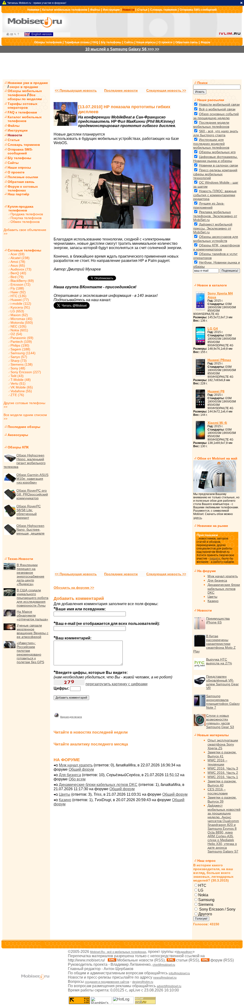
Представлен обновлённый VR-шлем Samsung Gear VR (222, 682)
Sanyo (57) (18, 357)
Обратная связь (186, 42)
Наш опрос (206, 861)
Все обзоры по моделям (25, 97)
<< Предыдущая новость (76, 90)
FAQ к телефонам (22, 112)
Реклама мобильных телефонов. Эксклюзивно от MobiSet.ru (215, 216)
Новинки (33, 9)
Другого (205, 914)
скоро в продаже (24, 87)
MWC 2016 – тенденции (217, 762)
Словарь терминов (163, 9)
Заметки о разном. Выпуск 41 (222, 754)
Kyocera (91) (20, 307)
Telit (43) (17, 376)
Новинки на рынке (212, 526)
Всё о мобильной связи (217, 109)
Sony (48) (17, 368)
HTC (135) (18, 296)
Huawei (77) (19, 300)
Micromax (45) (21, 319)
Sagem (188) (20, 349)
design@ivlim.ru (142, 982)
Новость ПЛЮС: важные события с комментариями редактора (215, 195)
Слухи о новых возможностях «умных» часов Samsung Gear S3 (220, 721)
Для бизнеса (70, 775)
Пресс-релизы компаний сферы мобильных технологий (215, 174)
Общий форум (81, 769)
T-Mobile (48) (20, 380)
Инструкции (111, 9)
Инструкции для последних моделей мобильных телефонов (211, 143)
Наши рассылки (210, 100)
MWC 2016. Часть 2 (223, 773)
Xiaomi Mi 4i (217, 423)
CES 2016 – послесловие (218, 791)
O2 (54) (16, 334)
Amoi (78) (17, 262)
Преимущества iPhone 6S (218, 620)
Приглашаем (207, 535)
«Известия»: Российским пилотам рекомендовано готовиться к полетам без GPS (30, 652)
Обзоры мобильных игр (217, 152)
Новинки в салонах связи (218, 165)
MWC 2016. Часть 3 (223, 768)
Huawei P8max (219, 360)
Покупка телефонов (25, 218)
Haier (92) (18, 292)
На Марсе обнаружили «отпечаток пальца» (32, 615)
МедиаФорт (185, 952)
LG (200, 890)
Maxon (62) (19, 315)
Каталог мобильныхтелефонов (25, 119)
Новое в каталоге (212, 285)
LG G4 (213, 328)
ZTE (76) (17, 395)
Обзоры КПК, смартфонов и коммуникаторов (216, 247)
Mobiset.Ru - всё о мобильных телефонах (118, 952)
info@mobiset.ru (179, 973)
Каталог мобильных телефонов (64, 9)
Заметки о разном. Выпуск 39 (222, 799)
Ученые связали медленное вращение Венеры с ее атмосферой (32, 631)
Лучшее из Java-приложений (208, 205)
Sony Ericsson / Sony (216, 909)
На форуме (206, 571)
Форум (205, 42)
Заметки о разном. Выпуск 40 (222, 783)
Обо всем (77, 779)
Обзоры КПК (18, 447)
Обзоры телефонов (48, 42)
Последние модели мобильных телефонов (211, 124)
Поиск (202, 83)
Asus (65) (17, 265)
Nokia (203, 895)
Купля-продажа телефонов (18, 208)
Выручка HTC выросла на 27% (219, 661)
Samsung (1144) (23, 353)
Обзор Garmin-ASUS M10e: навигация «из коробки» (32, 478)
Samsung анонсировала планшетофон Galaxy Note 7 (223, 701)
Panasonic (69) (21, 338)
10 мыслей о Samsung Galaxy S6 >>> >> (122, 49)
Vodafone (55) (21, 391)
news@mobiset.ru (165, 977)
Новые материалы (213, 735)
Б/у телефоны (111, 42)
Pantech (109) (21, 341)
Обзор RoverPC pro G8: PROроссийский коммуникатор (32, 494)
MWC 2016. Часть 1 (223, 777)
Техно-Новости (20, 559)
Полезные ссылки (23, 177)
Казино (65, 800)
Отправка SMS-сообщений (198, 9)
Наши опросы (146, 42)
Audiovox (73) (20, 269)
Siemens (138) (21, 364)
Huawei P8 (216, 391)
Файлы (95, 9)
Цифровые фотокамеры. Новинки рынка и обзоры (215, 159)
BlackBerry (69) (22, 281)
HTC (202, 885)
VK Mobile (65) (21, 387)
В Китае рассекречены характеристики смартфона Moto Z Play (214, 643)
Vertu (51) (17, 383)
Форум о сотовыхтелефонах (23, 188)
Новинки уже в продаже (28, 83)
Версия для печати (71, 717)
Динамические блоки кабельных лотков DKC (98, 785)
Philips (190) (19, 345)
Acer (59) (17, 254)
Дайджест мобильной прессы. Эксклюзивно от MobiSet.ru (212, 228)
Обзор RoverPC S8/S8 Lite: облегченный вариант (28, 512)
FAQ (95, 42)
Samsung (206, 900)
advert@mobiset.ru (169, 986)
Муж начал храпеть (76, 765)
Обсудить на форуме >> (74, 587)
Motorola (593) (21, 322)
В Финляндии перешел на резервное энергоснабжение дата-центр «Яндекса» (30, 574)
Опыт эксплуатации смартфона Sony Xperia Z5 (223, 744)
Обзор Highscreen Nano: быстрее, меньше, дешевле (30, 529)
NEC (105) (18, 326)
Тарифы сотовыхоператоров (22, 105)
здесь (197, 518)
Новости (128, 9)
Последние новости (121, 90)
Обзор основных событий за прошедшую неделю (216, 116)
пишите (215, 558)
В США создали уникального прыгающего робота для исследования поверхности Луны (32, 597)
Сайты (128, 42)
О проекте (165, 42)
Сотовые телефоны (24, 250)
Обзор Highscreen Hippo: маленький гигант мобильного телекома (25, 461)
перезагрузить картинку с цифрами (116, 684)
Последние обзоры (24, 427)
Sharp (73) (18, 361)
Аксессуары (18, 435)
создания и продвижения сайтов (107, 982)
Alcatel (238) (20, 258)
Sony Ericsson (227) (25, 372)
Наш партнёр (18, 194)
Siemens (205, 904)
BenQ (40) (18, 273)
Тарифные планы (77, 42)
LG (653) (17, 311)
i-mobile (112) (20, 303)
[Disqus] (121, 381)
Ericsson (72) (20, 284)
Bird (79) (17, 277)
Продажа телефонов (26, 214)
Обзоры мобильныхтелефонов (25, 93)
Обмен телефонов (25, 222)
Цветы (64, 794)
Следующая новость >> (166, 90)
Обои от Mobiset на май (217, 458)
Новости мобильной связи (219, 104)
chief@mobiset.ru (163, 964)
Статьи (142, 9)
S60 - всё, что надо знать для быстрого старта (215, 133)
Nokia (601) (19, 330)
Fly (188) (17, 288)
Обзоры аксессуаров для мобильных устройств (215, 239)
